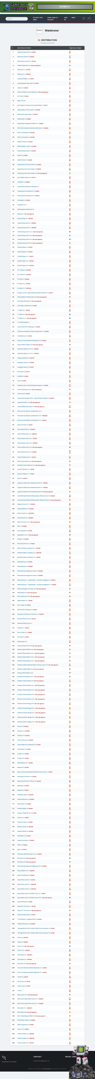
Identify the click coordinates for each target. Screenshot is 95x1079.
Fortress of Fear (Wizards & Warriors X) (31, 340)
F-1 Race (23, 310)
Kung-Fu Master (25, 469)
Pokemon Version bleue (30, 681)
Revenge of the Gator (26, 776)
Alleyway (23, 69)
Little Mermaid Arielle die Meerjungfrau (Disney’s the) (36, 496)
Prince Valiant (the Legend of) (29, 744)
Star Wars (26, 858)
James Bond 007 (28, 402)
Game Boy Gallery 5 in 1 (28, 349)
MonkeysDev (47, 1068)
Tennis (22, 937)
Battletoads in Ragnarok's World (30, 123)
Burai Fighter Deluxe (26, 177)
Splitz (22, 845)
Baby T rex (21, 100)
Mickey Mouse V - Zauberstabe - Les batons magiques (36, 580)
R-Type (23, 753)
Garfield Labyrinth (25, 358)
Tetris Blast (24, 955)
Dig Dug (25, 214)
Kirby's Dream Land (27, 434)
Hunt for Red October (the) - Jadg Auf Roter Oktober (35, 398)
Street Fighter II (25, 870)
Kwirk (22, 478)
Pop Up (22, 726)
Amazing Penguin (25, 78)
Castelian (23, 182)
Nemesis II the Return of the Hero (30, 614)
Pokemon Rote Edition (25, 673)
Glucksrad (23, 371)
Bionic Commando (26, 132)
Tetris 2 (23, 950)
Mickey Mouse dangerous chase (30, 571)
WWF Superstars (25, 1024)
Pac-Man (23, 637)
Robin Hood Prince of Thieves (29, 781)
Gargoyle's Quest (25, 362)
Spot (22, 849)
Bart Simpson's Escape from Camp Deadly (32, 105)
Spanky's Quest (25, 826)
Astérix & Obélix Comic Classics (32, 92)
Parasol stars (22, 641)
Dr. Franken (24, 270)
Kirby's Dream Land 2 (27, 438)
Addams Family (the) (26, 52)
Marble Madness (25, 508)
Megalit (22, 539)
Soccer (23, 817)
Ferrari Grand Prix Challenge (28, 327)
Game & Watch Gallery (30, 344)
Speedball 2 (24, 835)
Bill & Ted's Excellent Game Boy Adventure (32, 128)
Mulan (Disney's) (28, 596)
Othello (23, 628)
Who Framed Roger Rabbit (31, 1016)
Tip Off (22, 977)
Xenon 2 (23, 1029)
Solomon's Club (25, 822)
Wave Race (24, 1008)
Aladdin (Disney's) (29, 65)
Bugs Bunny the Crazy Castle (29, 164)
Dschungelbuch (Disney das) (32, 297)
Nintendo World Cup (26, 618)
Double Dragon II (25, 265)
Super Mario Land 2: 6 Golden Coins (31, 893)
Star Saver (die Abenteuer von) (29, 854)
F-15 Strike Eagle (23, 322)
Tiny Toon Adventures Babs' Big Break (32, 967)
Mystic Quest (24, 600)
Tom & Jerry (23, 981)
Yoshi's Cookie (25, 1033)
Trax (19, 990)
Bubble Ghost (24, 160)
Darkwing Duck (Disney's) (25, 209)
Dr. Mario (23, 279)
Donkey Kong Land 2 (30, 231)
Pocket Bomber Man (29, 645)
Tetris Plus (26, 963)
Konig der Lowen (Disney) (31, 465)
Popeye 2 (23, 731)
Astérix (22, 88)
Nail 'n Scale (24, 605)
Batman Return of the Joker (28, 110)
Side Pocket (24, 804)
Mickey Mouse (24, 562)
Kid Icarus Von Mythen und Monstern (29, 411)
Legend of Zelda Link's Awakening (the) (32, 483)
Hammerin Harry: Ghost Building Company (32, 385)
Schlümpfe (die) (25, 794)
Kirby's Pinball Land (26, 457)
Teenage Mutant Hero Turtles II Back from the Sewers (36, 928)
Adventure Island (25, 56)
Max (22, 526)
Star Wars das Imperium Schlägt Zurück (32, 866)
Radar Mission (25, 763)
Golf (21, 380)
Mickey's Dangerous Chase (31, 589)
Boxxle (22, 155)
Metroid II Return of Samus (28, 548)
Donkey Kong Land (26, 223)
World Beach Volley (26, 1020)
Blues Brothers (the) (26, 151)
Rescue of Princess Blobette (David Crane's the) (34, 772)
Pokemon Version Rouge (30, 703)
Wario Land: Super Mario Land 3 (30, 999)
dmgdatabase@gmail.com (41, 1061)
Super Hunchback (25, 875)
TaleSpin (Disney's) (26, 923)
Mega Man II (27, 535)
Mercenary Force (26, 543)
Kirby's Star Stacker (29, 461)
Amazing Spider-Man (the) (28, 83)
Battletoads (24, 119)
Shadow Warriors (25, 799)
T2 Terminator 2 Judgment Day (29, 919)
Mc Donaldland (24, 530)
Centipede (23, 200)
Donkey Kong (25, 218)
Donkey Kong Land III (29, 239)
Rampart (23, 767)
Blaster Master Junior (26, 146)
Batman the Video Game (27, 114)
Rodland (23, 790)
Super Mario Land (26, 879)
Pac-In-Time (24, 632)
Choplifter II (22, 204)
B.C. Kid (22, 96)
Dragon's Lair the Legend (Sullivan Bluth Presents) (35, 292)
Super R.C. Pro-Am (26, 906)
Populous (23, 735)
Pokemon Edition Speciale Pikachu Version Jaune (37, 665)
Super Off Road (24, 901)
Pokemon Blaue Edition (30, 649)
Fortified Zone (24, 336)
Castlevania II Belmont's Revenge (28, 186)
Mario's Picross (28, 522)
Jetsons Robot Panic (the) (30, 406)
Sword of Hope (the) (26, 914)
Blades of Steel (24, 141)
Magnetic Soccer (26, 504)
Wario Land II (27, 994)
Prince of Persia (25, 740)
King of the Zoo (24, 424)
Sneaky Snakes (25, 808)
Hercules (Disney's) (29, 389)
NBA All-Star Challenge (27, 609)
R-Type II (23, 758)
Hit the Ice (23, 393)
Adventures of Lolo (26, 61)
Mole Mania (27, 592)
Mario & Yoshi (25, 513)
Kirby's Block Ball (26, 429)
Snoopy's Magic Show (26, 813)
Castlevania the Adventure (28, 191)
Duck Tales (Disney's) (29, 301)
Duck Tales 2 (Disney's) (27, 305)
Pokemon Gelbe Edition (30, 669)
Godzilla (22, 376)
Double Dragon (24, 247)
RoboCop (23, 785)
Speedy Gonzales (25, 840)
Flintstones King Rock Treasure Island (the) (33, 331)
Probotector (24, 749)
